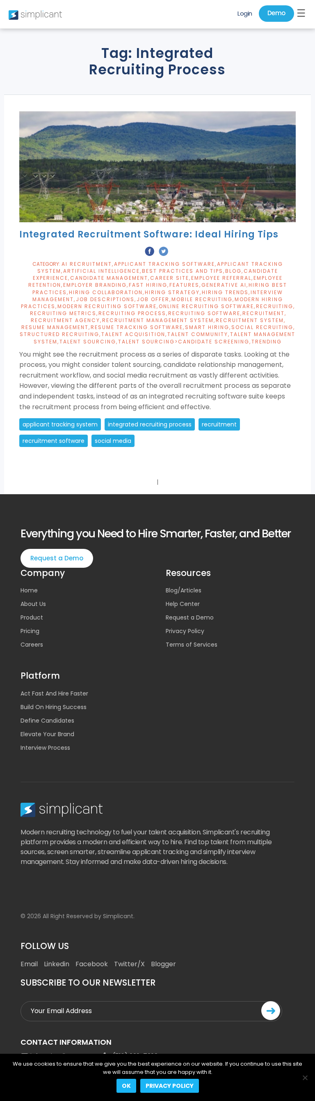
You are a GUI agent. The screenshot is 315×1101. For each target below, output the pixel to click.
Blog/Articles (183, 590)
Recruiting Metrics (63, 313)
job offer (153, 299)
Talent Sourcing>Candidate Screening (183, 341)
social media (113, 441)
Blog (233, 270)
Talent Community (197, 334)
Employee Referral (221, 277)
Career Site (169, 277)
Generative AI (224, 284)
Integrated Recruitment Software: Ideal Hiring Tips (148, 234)
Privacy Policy (185, 631)
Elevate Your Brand (47, 734)
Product (32, 617)
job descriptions (105, 299)
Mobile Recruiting (202, 299)
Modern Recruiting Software (107, 306)
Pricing (30, 631)
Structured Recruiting (59, 334)
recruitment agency (65, 320)
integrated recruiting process (150, 424)
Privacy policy (170, 1086)
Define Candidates (47, 720)
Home (29, 590)
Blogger (163, 964)
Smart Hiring (207, 327)
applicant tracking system (60, 424)
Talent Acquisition (133, 334)
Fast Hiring (148, 284)
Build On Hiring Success (54, 707)
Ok (126, 1086)
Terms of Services (191, 644)
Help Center (183, 604)
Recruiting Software (204, 313)
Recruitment (263, 313)
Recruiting (274, 306)
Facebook (91, 964)
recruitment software (53, 441)
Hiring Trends (225, 292)
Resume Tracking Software (137, 327)
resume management (55, 327)
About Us (33, 604)
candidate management (109, 277)
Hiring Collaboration (106, 292)
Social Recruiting (262, 327)
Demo (276, 13)
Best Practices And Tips (182, 270)
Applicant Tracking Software (164, 263)
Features (184, 284)
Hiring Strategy (172, 292)
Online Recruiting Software (206, 306)
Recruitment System (250, 320)
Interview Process (45, 748)
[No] (305, 1077)
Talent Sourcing (87, 341)
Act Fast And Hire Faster (54, 693)
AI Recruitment (87, 263)
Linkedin (56, 964)
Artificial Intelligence (101, 270)
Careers (32, 644)
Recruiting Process (132, 313)
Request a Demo (56, 558)
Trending (266, 341)
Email (29, 964)
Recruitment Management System (158, 320)
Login (244, 13)
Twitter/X (129, 964)
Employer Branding (95, 284)
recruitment (219, 424)
